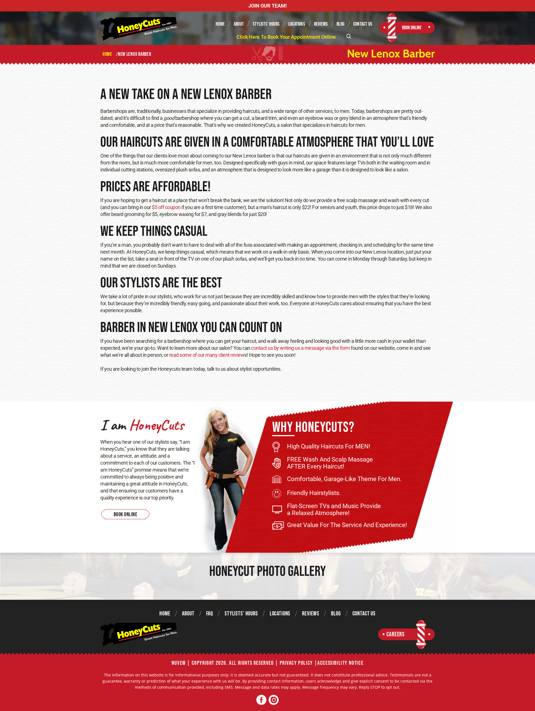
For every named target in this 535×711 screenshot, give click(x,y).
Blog (340, 24)
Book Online (412, 28)
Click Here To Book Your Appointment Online (286, 37)
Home (220, 24)
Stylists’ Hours (266, 24)
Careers (395, 634)
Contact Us (362, 24)
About (239, 24)
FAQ (209, 613)
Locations (296, 24)
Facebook (261, 700)
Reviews (321, 24)
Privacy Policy (296, 663)
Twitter (273, 700)
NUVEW (179, 663)
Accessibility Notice (340, 663)
